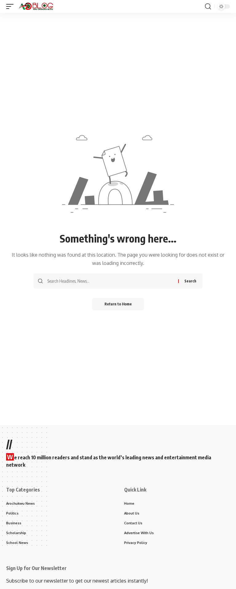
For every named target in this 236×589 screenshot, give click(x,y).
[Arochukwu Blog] (36, 6)
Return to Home (118, 304)
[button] (11, 6)
